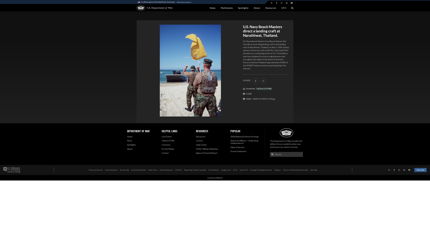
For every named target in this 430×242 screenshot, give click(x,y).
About (257, 7)
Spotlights (243, 7)
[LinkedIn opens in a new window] (286, 3)
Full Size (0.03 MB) (264, 88)
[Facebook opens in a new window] (276, 3)
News (212, 7)
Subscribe (420, 170)
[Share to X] (263, 81)
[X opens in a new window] (271, 3)
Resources (271, 7)
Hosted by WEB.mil (215, 178)
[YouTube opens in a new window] (291, 3)
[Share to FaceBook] (255, 81)
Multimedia (227, 7)
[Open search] (292, 7)
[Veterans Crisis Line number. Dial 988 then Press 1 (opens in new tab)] (11, 170)
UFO (283, 7)
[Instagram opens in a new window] (281, 3)
